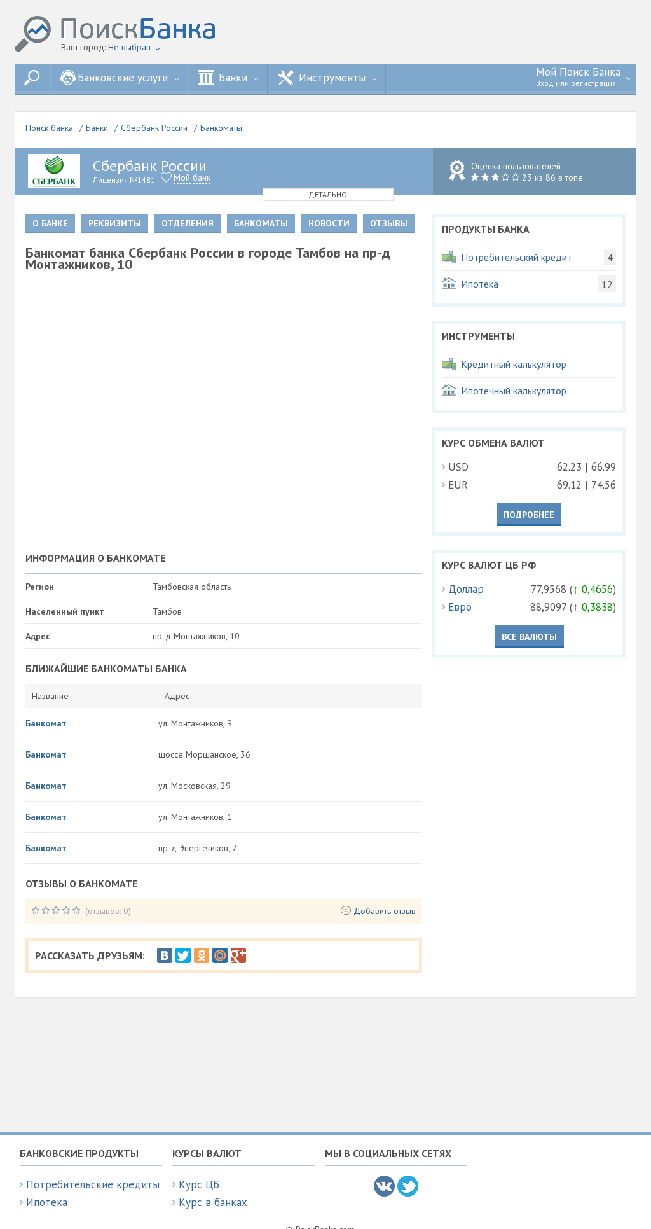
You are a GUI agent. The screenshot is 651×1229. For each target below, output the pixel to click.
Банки (97, 128)
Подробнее (529, 514)
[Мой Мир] (220, 955)
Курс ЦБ (199, 1184)
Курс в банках (213, 1202)
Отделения (187, 223)
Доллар (466, 589)
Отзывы (389, 223)
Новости (329, 223)
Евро (460, 607)
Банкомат (46, 723)
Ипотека (46, 1202)
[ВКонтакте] (164, 955)
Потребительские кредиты (93, 1184)
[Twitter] (183, 955)
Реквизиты (114, 223)
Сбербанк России (154, 128)
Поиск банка (49, 128)
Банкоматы (221, 128)
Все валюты (529, 636)
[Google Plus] (238, 955)
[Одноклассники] (201, 955)
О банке (50, 223)
